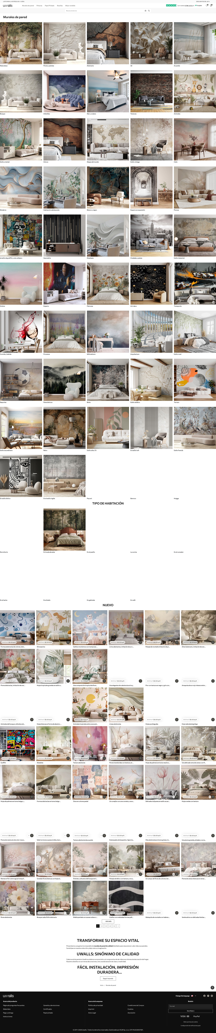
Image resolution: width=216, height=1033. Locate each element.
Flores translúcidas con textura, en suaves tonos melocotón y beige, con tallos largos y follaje (121, 763)
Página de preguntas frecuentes (13, 1005)
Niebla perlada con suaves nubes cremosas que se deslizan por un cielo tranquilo (85, 917)
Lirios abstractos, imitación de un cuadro (121, 647)
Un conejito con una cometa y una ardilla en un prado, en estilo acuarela (121, 801)
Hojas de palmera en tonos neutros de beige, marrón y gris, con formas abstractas (158, 763)
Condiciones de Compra (136, 1005)
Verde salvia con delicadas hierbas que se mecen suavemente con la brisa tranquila (194, 917)
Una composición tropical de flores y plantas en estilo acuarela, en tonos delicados (85, 685)
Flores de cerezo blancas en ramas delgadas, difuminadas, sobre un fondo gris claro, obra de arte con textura (194, 879)
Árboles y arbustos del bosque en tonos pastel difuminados (85, 879)
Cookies (130, 1009)
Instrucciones (7, 1016)
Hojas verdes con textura (190, 801)
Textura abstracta (79, 763)
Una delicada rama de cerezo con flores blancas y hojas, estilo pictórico (194, 763)
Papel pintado (48, 1013)
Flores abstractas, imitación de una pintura (13, 685)
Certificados (47, 1009)
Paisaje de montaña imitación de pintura (158, 647)
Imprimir (91, 1009)
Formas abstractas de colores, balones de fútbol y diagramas (13, 647)
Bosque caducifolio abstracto (47, 917)
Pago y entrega (8, 1013)
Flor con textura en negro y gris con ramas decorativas (158, 685)
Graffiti (3, 763)
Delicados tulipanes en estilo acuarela (158, 801)
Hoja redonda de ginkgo (190, 724)
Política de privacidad (95, 1005)
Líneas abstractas (115, 724)
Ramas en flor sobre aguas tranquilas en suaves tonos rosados (13, 879)
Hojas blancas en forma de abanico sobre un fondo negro (49, 724)
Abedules (40, 763)
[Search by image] (145, 10)
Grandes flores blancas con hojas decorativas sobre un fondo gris (49, 879)
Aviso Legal (92, 1013)
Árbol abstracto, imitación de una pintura (194, 647)
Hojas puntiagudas (152, 724)
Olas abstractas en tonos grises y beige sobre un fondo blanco (158, 840)
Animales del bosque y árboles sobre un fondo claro (13, 724)
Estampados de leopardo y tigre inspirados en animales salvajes (121, 840)
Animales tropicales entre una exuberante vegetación (85, 724)
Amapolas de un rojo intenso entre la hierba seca (194, 685)
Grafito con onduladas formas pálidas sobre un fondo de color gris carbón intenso (121, 917)
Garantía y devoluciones (51, 1005)
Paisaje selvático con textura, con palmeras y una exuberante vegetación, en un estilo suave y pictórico (121, 879)
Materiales (6, 1009)
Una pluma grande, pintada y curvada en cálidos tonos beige (194, 840)
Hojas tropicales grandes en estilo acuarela (49, 685)
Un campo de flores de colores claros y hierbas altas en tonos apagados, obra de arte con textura (158, 879)
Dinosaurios (41, 647)
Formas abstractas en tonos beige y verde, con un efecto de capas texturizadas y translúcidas (49, 801)
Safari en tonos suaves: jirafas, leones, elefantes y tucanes (49, 840)
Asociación (131, 1013)
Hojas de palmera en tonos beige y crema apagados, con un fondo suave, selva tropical (13, 801)
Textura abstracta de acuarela (83, 840)
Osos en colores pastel (80, 801)
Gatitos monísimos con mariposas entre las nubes (85, 647)
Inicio (101, 985)
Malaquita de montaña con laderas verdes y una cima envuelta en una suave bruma (158, 917)
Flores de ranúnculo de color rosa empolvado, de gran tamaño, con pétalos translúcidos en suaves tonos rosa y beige (13, 840)
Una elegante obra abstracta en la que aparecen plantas (121, 685)
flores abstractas (6, 917)
